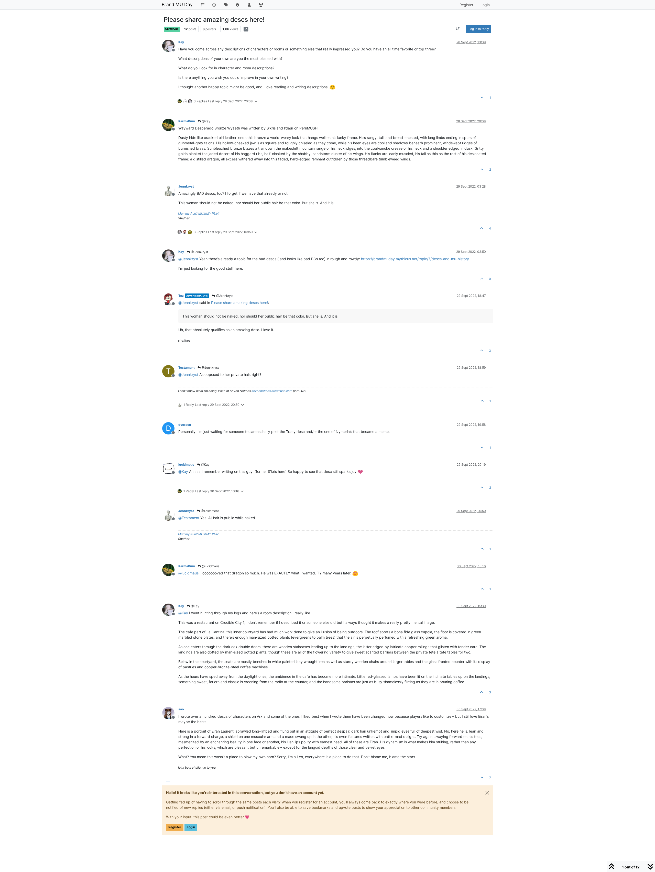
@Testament (209, 511)
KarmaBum (186, 121)
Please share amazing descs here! (239, 302)
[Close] (487, 793)
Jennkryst (186, 186)
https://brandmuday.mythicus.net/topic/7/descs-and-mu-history (415, 259)
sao (181, 709)
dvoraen (184, 425)
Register (174, 827)
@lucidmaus (210, 566)
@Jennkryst (199, 252)
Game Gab (172, 28)
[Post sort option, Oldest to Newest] (458, 28)
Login (191, 827)
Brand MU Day (177, 4)
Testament (186, 367)
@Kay (205, 121)
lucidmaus (186, 464)
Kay (181, 42)
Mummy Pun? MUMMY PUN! (198, 213)
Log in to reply (478, 29)
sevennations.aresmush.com (272, 391)
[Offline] (170, 45)
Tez (181, 296)
